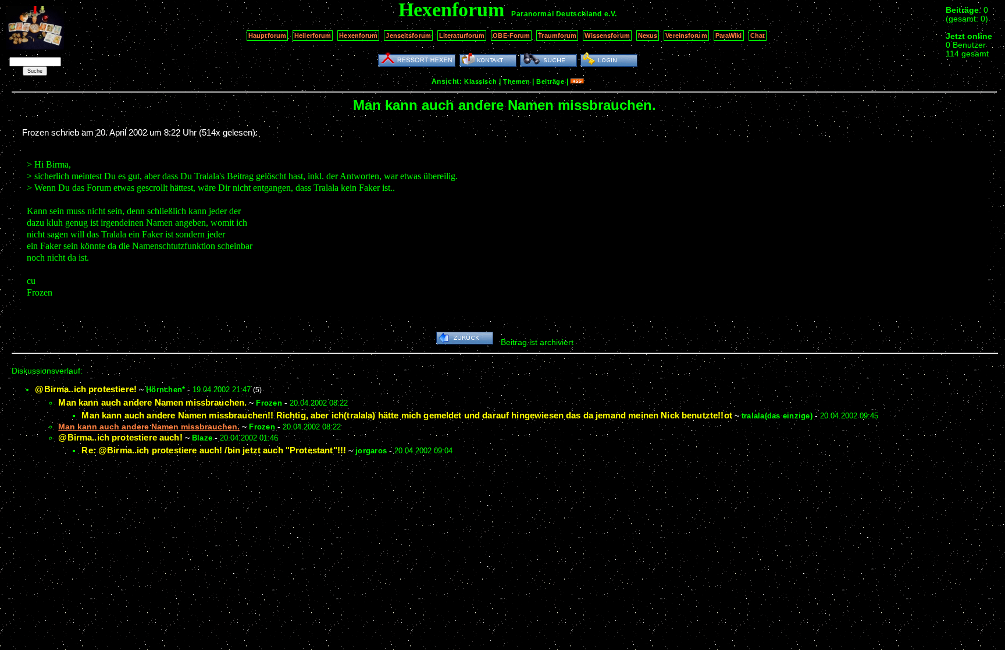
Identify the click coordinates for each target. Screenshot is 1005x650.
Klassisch (480, 81)
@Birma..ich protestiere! (86, 389)
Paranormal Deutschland (556, 14)
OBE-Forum (511, 35)
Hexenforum (358, 35)
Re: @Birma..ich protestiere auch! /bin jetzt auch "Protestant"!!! (213, 450)
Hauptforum (267, 35)
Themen (516, 81)
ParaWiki (728, 35)
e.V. (610, 14)
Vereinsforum (686, 35)
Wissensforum (607, 35)
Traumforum (557, 35)
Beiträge (550, 81)
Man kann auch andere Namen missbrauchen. (152, 402)
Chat (757, 35)
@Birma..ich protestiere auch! (120, 437)
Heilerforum (312, 35)
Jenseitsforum (408, 35)
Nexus (648, 35)
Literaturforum (462, 35)
